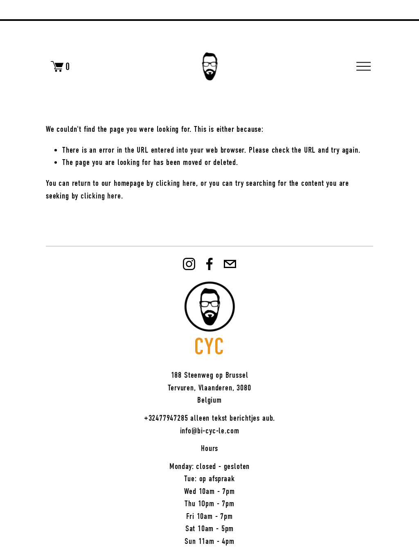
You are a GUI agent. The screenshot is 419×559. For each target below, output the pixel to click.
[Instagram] (189, 263)
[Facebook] (209, 263)
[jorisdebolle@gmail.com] (230, 263)
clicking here (176, 183)
